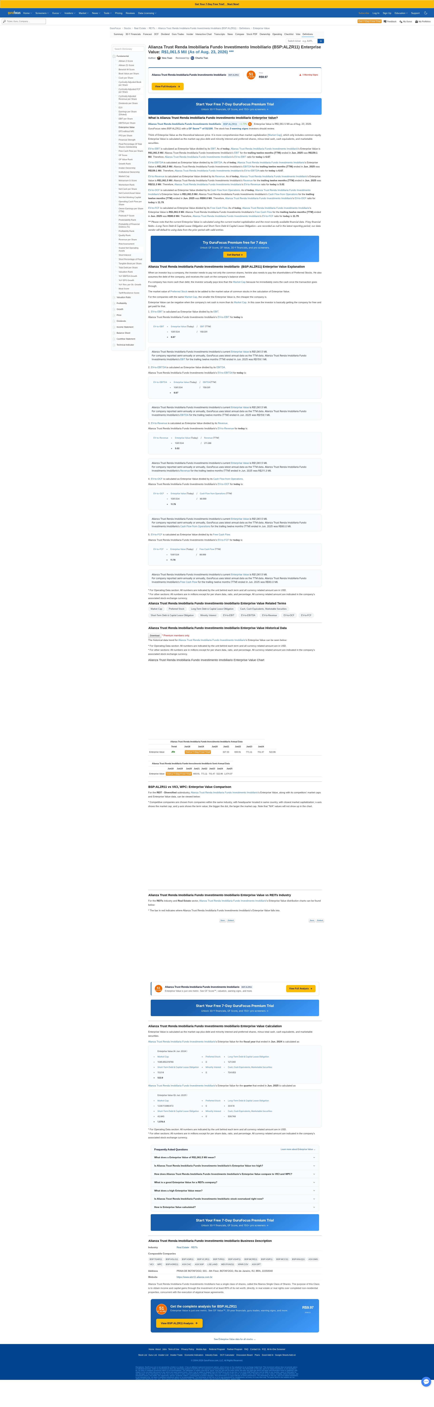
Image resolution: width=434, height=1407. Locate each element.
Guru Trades (178, 34)
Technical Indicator (125, 345)
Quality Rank (125, 235)
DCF (156, 34)
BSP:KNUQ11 (298, 1259)
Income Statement (125, 327)
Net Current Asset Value (130, 193)
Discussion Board (244, 1355)
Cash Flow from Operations (225, 190)
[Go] (321, 41)
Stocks (127, 28)
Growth (120, 309)
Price (119, 315)
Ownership (265, 34)
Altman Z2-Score (126, 65)
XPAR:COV (243, 1264)
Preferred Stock (178, 291)
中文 (264, 1349)
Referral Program (217, 1349)
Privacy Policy (187, 1349)
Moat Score (124, 289)
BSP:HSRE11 (172, 1264)
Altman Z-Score (126, 61)
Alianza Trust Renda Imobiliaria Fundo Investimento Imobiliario (184, 123)
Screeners (41, 13)
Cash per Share (126, 78)
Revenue (220, 176)
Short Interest (125, 255)
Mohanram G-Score (128, 180)
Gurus (56, 13)
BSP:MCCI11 (282, 1259)
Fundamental (123, 56)
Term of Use (173, 1349)
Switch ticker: (294, 41)
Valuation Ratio (124, 297)
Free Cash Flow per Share (131, 151)
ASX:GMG (313, 1259)
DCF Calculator (227, 1355)
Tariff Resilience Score (129, 293)
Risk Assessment (126, 244)
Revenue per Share (128, 239)
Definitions (244, 28)
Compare (239, 34)
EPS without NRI (126, 131)
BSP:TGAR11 (156, 1259)
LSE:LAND (213, 1264)
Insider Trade (176, 1355)
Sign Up (387, 13)
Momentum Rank (126, 185)
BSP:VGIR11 (188, 1259)
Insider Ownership (127, 168)
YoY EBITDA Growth (128, 276)
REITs (152, 28)
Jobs (164, 1349)
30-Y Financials (133, 34)
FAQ (246, 1349)
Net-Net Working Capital (130, 197)
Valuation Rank (126, 272)
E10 (120, 107)
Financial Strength (127, 140)
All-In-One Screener (276, 1349)
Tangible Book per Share (130, 263)
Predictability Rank (127, 220)
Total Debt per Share (128, 267)
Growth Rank (125, 164)
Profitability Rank (126, 231)
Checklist (288, 34)
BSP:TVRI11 (219, 1259)
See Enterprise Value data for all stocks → (235, 1339)
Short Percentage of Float (130, 259)
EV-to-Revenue (156, 176)
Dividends (121, 321)
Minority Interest (208, 615)
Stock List (142, 1355)
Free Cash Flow (218, 208)
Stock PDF (251, 34)
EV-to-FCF (154, 208)
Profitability (122, 303)
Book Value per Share (129, 73)
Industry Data (211, 1355)
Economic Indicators (194, 1355)
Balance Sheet (123, 333)
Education (400, 13)
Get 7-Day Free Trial (370, 21)
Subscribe (364, 13)
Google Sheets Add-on (285, 1355)
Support (415, 13)
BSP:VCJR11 (203, 1259)
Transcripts (219, 34)
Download (155, 635)
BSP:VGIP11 (267, 1259)
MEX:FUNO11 (227, 1264)
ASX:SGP (199, 1264)
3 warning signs (239, 128)
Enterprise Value (261, 28)
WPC (159, 1264)
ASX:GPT (256, 1264)
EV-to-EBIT (154, 148)
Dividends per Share (128, 103)
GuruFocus (115, 28)
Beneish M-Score (127, 69)
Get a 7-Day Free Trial (198, 752)
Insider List (163, 1355)
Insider (189, 34)
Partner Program (234, 1349)
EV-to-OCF (154, 190)
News (95, 13)
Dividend (165, 34)
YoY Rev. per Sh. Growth (130, 284)
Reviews (130, 13)
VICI (152, 1264)
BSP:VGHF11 (234, 1259)
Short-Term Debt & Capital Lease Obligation (172, 615)
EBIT (213, 148)
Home (26, 13)
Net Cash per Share (128, 189)
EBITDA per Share (127, 123)
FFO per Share (125, 135)
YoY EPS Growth (126, 280)
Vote (298, 34)
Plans (257, 1355)
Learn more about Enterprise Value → (298, 1149)
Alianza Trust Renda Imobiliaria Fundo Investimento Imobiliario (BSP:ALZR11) (197, 28)
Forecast (147, 34)
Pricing (118, 13)
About (158, 1349)
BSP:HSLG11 (172, 1259)
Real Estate (140, 28)
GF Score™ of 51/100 (201, 128)
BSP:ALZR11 (237, 124)
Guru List (153, 1355)
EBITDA (218, 162)
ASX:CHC (186, 1264)
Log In (376, 13)
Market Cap (124, 176)
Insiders (69, 13)
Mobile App (201, 1349)
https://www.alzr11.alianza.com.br (194, 1277)
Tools (107, 13)
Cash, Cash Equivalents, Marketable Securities (263, 609)
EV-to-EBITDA (155, 162)
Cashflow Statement (126, 339)
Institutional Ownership (129, 172)
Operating (277, 34)
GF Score (123, 155)
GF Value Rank (126, 159)
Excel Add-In (267, 1355)
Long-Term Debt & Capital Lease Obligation (212, 609)
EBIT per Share (126, 119)
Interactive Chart (203, 34)
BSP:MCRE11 (250, 1259)
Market (83, 13)
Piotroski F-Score (126, 216)
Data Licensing (146, 13)
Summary (118, 34)
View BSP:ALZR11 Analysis (177, 1323)
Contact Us (255, 1349)
